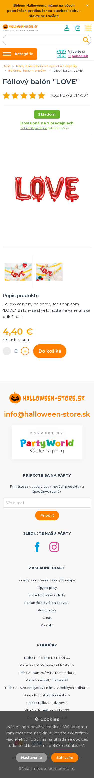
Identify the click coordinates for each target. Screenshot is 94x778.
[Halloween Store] (20, 27)
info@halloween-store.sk (47, 414)
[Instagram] (54, 547)
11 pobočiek (78, 56)
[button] (67, 28)
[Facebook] (37, 547)
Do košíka (49, 351)
